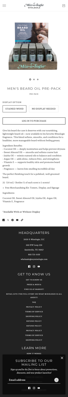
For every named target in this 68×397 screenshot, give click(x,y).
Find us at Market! (34, 289)
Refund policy (34, 326)
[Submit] (56, 380)
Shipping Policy (34, 316)
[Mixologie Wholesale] (34, 6)
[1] (34, 79)
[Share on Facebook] (3, 220)
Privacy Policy (34, 307)
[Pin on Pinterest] (12, 220)
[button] (22, 220)
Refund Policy (34, 321)
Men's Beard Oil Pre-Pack (34, 88)
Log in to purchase (34, 121)
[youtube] (38, 388)
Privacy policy (34, 330)
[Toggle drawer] (4, 6)
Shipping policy (34, 340)
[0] (30, 79)
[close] (62, 357)
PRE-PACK (34, 94)
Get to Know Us (34, 280)
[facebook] (29, 388)
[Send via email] (17, 220)
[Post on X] (8, 220)
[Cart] (63, 5)
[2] (38, 79)
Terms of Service (34, 312)
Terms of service (34, 335)
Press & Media (34, 284)
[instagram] (34, 388)
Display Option (12, 102)
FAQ (34, 302)
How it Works (34, 353)
